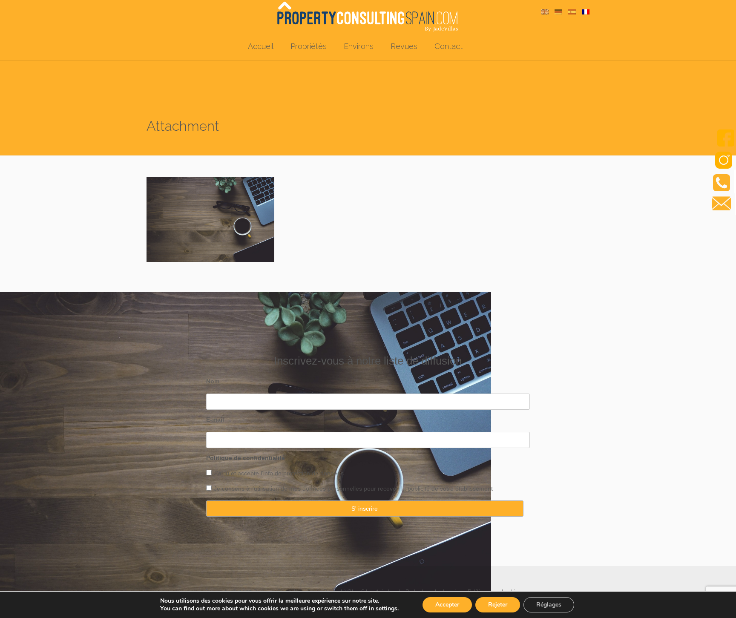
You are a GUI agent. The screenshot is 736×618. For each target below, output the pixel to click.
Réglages (548, 605)
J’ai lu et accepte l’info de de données (279, 473)
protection (296, 473)
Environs (359, 46)
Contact (448, 46)
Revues (404, 46)
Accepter (447, 605)
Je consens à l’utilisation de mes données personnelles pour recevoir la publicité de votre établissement (353, 488)
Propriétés (308, 46)
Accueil (260, 46)
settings (386, 608)
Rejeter (497, 605)
